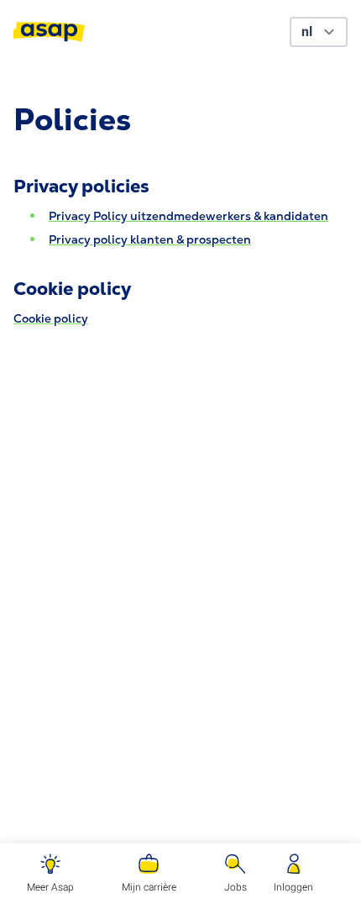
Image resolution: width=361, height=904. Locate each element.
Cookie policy (50, 318)
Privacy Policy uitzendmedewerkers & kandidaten (188, 215)
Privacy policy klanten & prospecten (150, 239)
